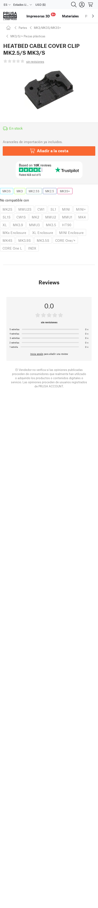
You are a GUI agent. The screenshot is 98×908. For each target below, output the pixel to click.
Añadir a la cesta (52, 150)
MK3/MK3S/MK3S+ (47, 28)
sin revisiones (35, 61)
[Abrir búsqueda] (73, 4)
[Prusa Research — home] (10, 16)
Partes (23, 28)
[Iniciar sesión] (81, 4)
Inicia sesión (36, 353)
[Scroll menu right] (93, 16)
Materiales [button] (70, 16)
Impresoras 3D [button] (40, 15)
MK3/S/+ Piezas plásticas (27, 36)
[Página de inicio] (9, 27)
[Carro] (90, 4)
